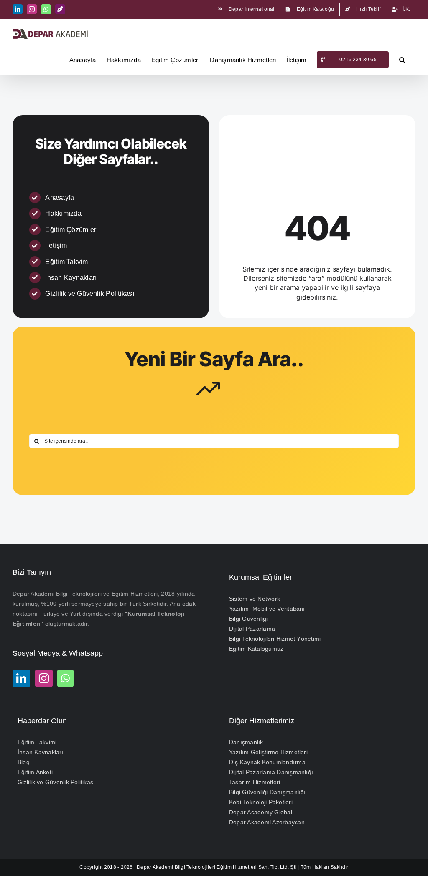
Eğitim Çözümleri (71, 229)
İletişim (56, 245)
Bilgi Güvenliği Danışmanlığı (267, 792)
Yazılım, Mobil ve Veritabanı (267, 608)
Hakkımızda (63, 213)
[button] (402, 60)
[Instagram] (44, 678)
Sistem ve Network (254, 598)
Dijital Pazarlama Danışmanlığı (271, 772)
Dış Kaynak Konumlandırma (267, 762)
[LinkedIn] (21, 678)
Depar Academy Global (260, 812)
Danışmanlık (246, 742)
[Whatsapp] (65, 678)
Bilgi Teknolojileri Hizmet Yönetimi (275, 638)
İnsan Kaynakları (71, 277)
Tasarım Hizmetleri (254, 782)
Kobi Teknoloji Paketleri (261, 802)
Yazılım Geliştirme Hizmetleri (268, 752)
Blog (24, 762)
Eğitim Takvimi (67, 261)
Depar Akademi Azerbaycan (267, 822)
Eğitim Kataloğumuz (256, 648)
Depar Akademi (155, 867)
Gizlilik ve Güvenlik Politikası (89, 293)
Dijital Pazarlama (252, 628)
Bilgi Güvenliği (248, 618)
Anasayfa (59, 197)
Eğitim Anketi (35, 772)
